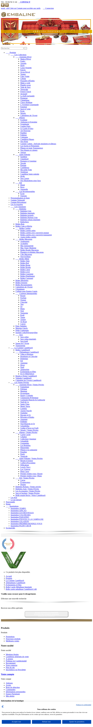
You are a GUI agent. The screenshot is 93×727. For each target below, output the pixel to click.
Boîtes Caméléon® (23, 350)
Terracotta (24, 89)
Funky (22, 61)
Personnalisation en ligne (20, 198)
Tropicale (23, 456)
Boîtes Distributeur (27, 276)
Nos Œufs (24, 142)
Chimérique (24, 100)
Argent (23, 320)
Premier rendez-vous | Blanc (31, 476)
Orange (23, 300)
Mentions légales (12, 654)
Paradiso (23, 452)
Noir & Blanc (25, 257)
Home (8, 504)
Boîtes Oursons (21, 283)
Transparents (20, 346)
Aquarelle (24, 189)
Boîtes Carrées (23, 228)
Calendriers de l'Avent (28, 115)
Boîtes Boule (25, 265)
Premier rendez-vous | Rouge (31, 474)
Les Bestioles (25, 445)
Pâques (20, 118)
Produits (11, 52)
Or (21, 306)
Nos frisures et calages (28, 150)
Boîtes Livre (25, 272)
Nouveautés (10, 502)
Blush (22, 185)
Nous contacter (11, 665)
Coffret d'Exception (27, 463)
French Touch (25, 92)
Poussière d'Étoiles (27, 81)
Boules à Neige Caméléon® (26, 376)
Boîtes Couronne (26, 274)
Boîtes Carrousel (26, 278)
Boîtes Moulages (22, 280)
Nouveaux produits (13, 639)
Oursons (23, 196)
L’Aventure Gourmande (29, 105)
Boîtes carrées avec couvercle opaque (34, 233)
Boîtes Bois (20, 224)
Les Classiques (18, 207)
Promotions (10, 637)
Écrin (22, 111)
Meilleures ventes (12, 641)
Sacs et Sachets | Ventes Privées (28, 493)
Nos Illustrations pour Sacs (30, 181)
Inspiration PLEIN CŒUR (21, 526)
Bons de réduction (13, 687)
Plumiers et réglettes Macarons (32, 252)
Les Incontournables (25, 191)
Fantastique (24, 387)
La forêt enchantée (27, 96)
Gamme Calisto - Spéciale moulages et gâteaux (38, 144)
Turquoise (24, 313)
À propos (9, 659)
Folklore (23, 135)
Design (23, 485)
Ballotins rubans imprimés (30, 220)
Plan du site (10, 667)
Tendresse (24, 172)
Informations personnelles (15, 692)
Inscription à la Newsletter (16, 670)
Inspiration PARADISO (20, 517)
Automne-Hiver (23, 57)
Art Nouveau (25, 131)
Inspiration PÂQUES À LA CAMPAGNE (27, 519)
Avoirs (8, 685)
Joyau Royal (25, 72)
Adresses (9, 683)
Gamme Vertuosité (18, 200)
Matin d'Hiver (25, 59)
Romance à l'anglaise (28, 161)
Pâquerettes (24, 448)
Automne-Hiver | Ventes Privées (30, 385)
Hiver (22, 365)
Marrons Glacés (22, 328)
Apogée (23, 63)
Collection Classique (28, 439)
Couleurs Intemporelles (26, 293)
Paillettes (23, 422)
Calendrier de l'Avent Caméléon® (28, 380)
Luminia (23, 409)
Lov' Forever (25, 469)
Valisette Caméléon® (24, 378)
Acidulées (24, 244)
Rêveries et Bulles (27, 417)
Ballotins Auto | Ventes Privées (27, 489)
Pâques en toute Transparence (31, 148)
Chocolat (23, 302)
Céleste (23, 79)
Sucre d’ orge (25, 109)
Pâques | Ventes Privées (26, 432)
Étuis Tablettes (21, 326)
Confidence (24, 168)
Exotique (23, 120)
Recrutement (11, 663)
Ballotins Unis (25, 211)
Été (19, 183)
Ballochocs (24, 222)
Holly (22, 66)
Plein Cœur (24, 471)
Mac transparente (26, 246)
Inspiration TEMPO (18, 508)
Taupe (22, 317)
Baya (22, 187)
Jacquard (23, 94)
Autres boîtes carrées (28, 237)
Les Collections (18, 55)
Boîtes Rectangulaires (24, 285)
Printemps (24, 359)
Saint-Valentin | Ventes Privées (29, 458)
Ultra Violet (24, 76)
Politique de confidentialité (83, 705)
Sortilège (23, 157)
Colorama (24, 137)
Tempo (23, 74)
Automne (23, 363)
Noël (22, 367)
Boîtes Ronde (25, 267)
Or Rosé (23, 322)
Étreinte (23, 165)
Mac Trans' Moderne (28, 248)
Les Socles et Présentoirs (29, 146)
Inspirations (12, 506)
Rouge (22, 296)
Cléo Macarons (26, 254)
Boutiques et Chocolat (28, 356)
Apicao (23, 152)
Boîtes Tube (25, 261)
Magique (23, 391)
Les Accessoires (17, 204)
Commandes (10, 690)
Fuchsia (23, 298)
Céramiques (20, 289)
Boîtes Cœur (25, 270)
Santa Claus (24, 404)
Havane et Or (25, 415)
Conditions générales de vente (17, 657)
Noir (22, 311)
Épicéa (23, 70)
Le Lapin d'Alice (26, 128)
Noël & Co (24, 402)
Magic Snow (25, 406)
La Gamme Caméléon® (22, 348)
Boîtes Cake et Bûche (24, 226)
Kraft (22, 315)
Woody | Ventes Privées (29, 430)
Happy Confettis (26, 395)
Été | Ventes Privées (25, 478)
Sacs (19, 335)
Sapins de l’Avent (22, 343)
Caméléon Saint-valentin (29, 174)
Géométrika (24, 426)
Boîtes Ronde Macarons (29, 250)
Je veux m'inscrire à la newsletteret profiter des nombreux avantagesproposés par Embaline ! (46, 614)
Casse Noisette (26, 68)
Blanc (22, 309)
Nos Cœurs (24, 178)
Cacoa (22, 480)
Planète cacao (25, 85)
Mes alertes (10, 696)
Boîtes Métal (22, 259)
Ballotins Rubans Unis (29, 217)
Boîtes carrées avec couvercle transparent (36, 235)
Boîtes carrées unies (27, 231)
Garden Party (25, 126)
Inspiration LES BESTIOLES (22, 513)
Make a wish (25, 83)
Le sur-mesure (16, 500)
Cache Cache (25, 435)
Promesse (24, 98)
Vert (21, 304)
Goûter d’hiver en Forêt (29, 428)
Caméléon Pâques (27, 139)
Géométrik (24, 441)
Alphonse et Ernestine (28, 122)
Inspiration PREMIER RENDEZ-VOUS (26, 524)
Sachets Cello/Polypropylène (27, 333)
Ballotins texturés (27, 215)
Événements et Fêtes (28, 372)
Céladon (23, 437)
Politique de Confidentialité (16, 661)
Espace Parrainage (13, 694)
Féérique (23, 389)
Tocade (23, 163)
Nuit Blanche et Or (27, 424)
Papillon (23, 133)
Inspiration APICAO (19, 511)
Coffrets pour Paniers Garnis (26, 291)
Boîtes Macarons (24, 239)
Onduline (23, 413)
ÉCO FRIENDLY (27, 374)
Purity (22, 454)
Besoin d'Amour (26, 461)
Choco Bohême (26, 102)
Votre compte (7, 674)
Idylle (22, 176)
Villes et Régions (26, 354)
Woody (23, 113)
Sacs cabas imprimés (28, 339)
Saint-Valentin (23, 155)
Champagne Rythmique (29, 398)
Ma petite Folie (26, 170)
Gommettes (24, 443)
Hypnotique (24, 393)
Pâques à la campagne (28, 450)
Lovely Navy (25, 467)
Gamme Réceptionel (18, 202)
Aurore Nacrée (26, 411)
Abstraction (24, 369)
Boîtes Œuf (24, 263)
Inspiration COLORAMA (21, 515)
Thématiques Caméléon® (27, 352)
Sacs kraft (24, 341)
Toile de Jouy (25, 87)
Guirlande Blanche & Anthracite (32, 400)
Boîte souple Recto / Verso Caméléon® (31, 495)
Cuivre (23, 324)
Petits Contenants (22, 330)
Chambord (24, 159)
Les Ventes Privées (20, 382)
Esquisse (23, 107)
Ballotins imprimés (27, 213)
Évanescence (25, 482)
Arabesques (24, 241)
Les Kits (14, 498)
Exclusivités (10, 528)
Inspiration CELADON (20, 521)
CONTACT (24, 2)
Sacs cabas (24, 337)
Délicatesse (24, 465)
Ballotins (21, 209)
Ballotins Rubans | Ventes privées (28, 487)
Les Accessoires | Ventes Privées (28, 491)
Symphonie (24, 124)
